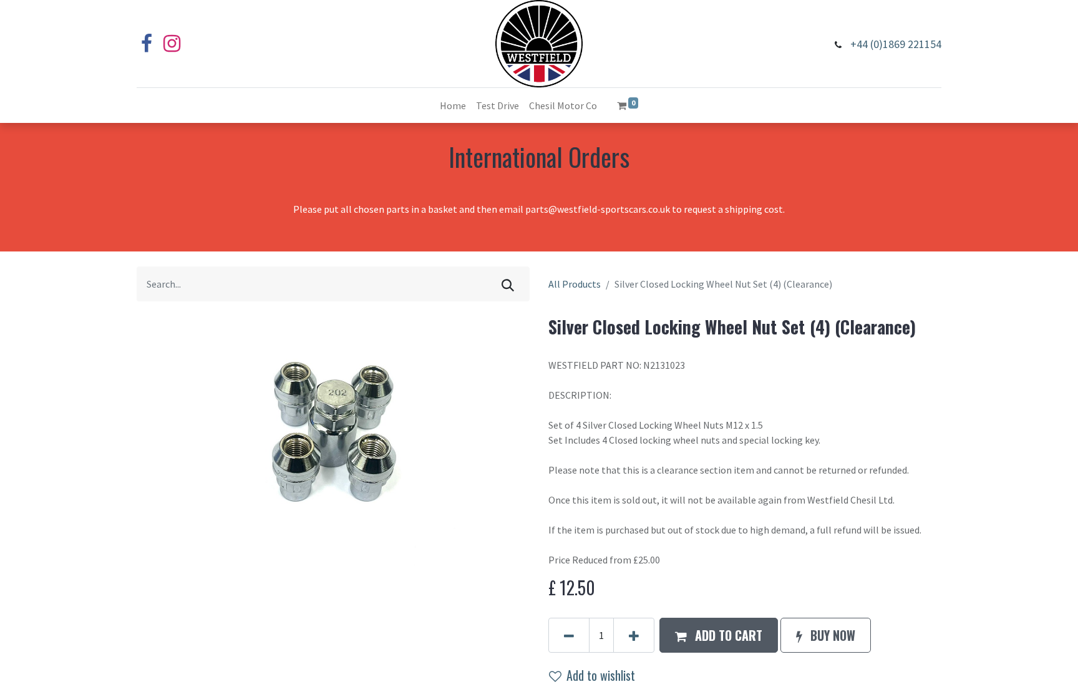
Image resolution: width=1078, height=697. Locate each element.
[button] (718, 635)
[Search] (508, 283)
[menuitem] (453, 105)
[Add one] (633, 635)
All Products (574, 284)
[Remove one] (569, 635)
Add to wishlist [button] (600, 675)
